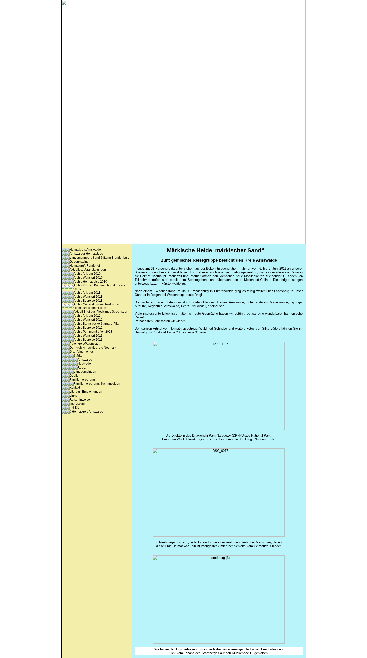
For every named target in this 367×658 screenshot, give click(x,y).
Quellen (75, 375)
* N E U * (76, 407)
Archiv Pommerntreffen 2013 (93, 331)
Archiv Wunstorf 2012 (88, 319)
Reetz (82, 367)
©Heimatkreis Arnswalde (86, 411)
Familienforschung (82, 379)
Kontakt (75, 387)
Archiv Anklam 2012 (87, 315)
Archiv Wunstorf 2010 (88, 277)
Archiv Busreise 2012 (88, 327)
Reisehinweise (80, 399)
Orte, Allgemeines (82, 351)
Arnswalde (85, 359)
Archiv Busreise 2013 (88, 339)
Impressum (77, 403)
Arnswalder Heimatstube (86, 253)
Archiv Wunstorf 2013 (88, 335)
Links (73, 395)
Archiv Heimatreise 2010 (90, 281)
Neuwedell (85, 363)
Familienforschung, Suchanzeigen (97, 383)
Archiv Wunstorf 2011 (88, 296)
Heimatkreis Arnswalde (85, 249)
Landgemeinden (85, 371)
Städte (78, 355)
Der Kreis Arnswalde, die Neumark (93, 347)
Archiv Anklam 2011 (87, 292)
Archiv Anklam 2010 (87, 273)
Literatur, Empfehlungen (86, 391)
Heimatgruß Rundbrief (85, 265)
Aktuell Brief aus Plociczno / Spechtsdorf (101, 311)
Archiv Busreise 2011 (88, 300)
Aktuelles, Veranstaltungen (88, 269)
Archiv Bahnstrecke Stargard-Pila (96, 323)
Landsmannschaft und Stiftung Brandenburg (100, 257)
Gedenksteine (79, 261)
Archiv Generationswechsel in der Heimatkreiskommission (96, 306)
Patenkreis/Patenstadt (84, 343)
